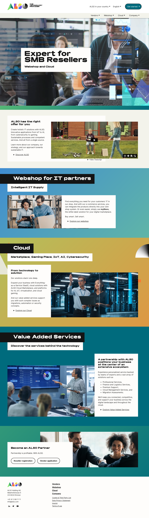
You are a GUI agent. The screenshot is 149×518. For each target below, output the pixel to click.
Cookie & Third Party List (61, 498)
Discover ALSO (22, 154)
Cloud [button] (121, 15)
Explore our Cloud (24, 310)
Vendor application (48, 461)
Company (56, 493)
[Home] (14, 485)
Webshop (56, 487)
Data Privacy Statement (61, 500)
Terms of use (57, 506)
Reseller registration (23, 461)
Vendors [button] (95, 15)
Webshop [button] (108, 15)
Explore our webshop (79, 221)
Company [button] (133, 15)
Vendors (56, 484)
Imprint (55, 503)
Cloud (55, 490)
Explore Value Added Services (116, 409)
